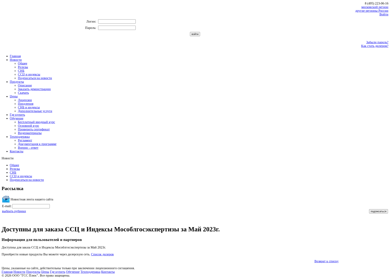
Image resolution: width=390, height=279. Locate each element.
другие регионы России (371, 10)
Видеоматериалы (30, 133)
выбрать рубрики (14, 211)
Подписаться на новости (35, 78)
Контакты (16, 151)
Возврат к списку (326, 261)
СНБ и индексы (29, 107)
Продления (25, 103)
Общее (22, 63)
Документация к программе (37, 144)
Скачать (23, 92)
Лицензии (25, 100)
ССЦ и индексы (29, 74)
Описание (25, 85)
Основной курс (28, 125)
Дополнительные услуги (35, 111)
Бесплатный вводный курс (36, 122)
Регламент (25, 140)
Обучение (16, 118)
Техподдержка (20, 136)
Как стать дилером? (374, 46)
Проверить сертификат (34, 129)
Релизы (23, 67)
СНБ (21, 70)
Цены (14, 96)
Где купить (17, 114)
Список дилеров (102, 254)
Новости (16, 59)
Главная (15, 56)
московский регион (374, 7)
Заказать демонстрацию (34, 89)
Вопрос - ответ (28, 147)
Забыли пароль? (377, 42)
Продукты (17, 81)
